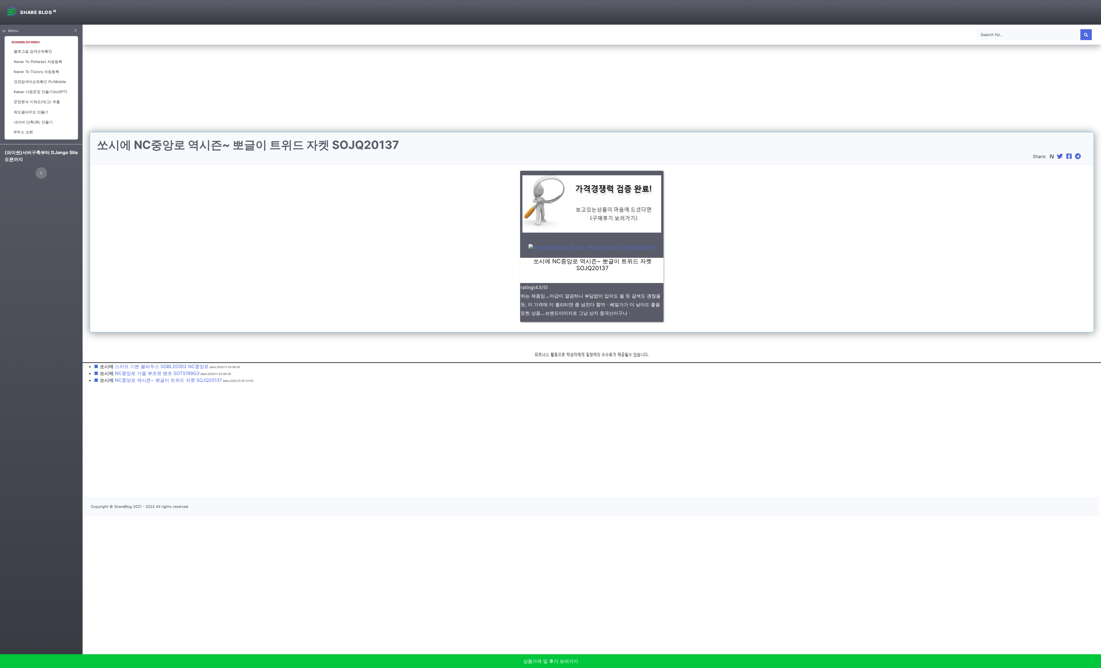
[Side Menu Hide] (41, 173)
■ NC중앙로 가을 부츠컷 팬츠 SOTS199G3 (147, 373)
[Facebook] (1069, 156)
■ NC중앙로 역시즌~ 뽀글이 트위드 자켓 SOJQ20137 (158, 380)
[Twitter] (1060, 156)
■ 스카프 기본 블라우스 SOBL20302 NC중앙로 (151, 366)
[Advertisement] (592, 92)
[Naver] (1052, 156)
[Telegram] (1078, 156)
